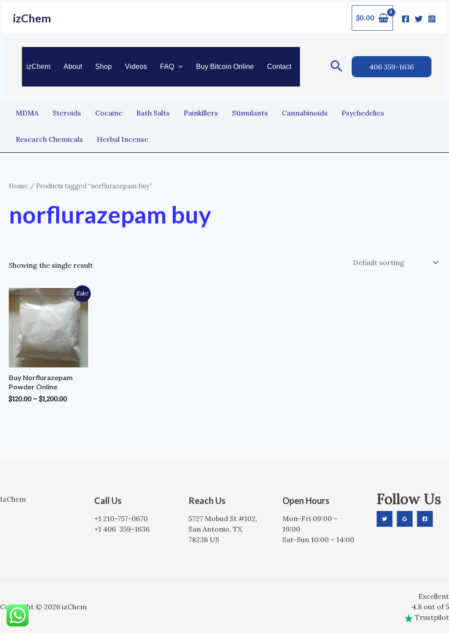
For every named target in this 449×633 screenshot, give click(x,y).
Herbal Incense (122, 139)
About (73, 66)
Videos (136, 66)
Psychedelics (363, 112)
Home (18, 186)
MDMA (27, 112)
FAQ (167, 66)
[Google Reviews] (405, 519)
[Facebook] (406, 19)
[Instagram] (432, 19)
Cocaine (108, 112)
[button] (178, 66)
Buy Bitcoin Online (225, 66)
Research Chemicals (49, 139)
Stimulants (250, 112)
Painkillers (201, 112)
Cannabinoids (305, 112)
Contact (279, 66)
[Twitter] (419, 19)
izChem (32, 18)
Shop (103, 66)
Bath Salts (153, 112)
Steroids (67, 112)
